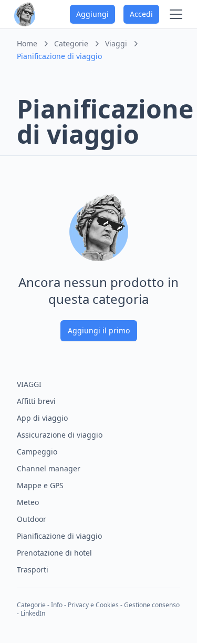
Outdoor (31, 519)
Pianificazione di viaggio (59, 536)
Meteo (28, 502)
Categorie (31, 604)
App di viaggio (42, 418)
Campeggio (37, 452)
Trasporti (32, 570)
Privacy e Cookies (93, 604)
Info (57, 604)
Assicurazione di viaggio (59, 435)
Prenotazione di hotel (54, 553)
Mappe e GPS (40, 485)
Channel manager (48, 468)
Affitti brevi (36, 401)
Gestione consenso (152, 604)
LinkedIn (32, 613)
